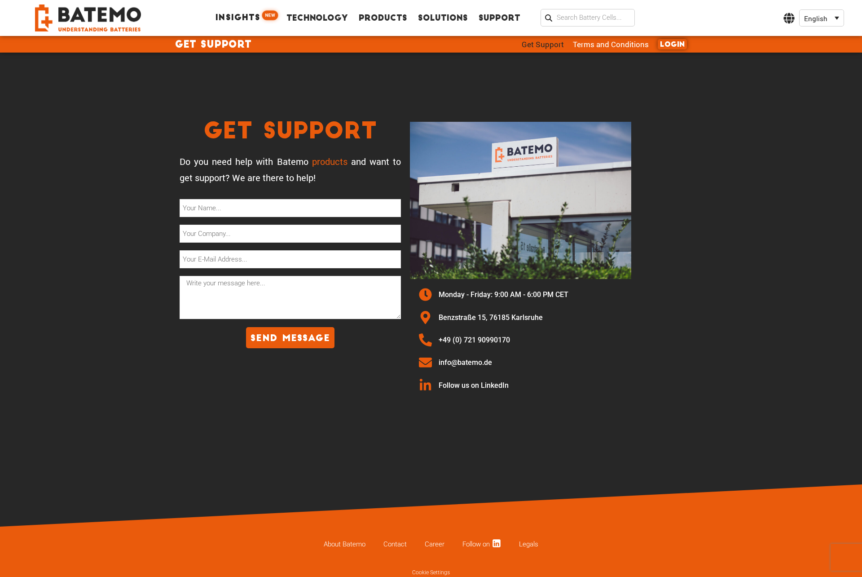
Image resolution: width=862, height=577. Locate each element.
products (329, 161)
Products (383, 18)
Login (672, 45)
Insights (246, 17)
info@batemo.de (465, 362)
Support (499, 18)
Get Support (543, 44)
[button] (821, 18)
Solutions (443, 18)
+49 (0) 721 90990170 (474, 340)
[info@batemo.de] (425, 362)
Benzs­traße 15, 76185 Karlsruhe (491, 317)
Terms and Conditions (611, 44)
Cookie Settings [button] (431, 572)
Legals (528, 544)
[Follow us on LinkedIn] (425, 385)
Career (434, 544)
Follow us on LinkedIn (474, 385)
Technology (317, 18)
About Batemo (344, 544)
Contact (395, 544)
